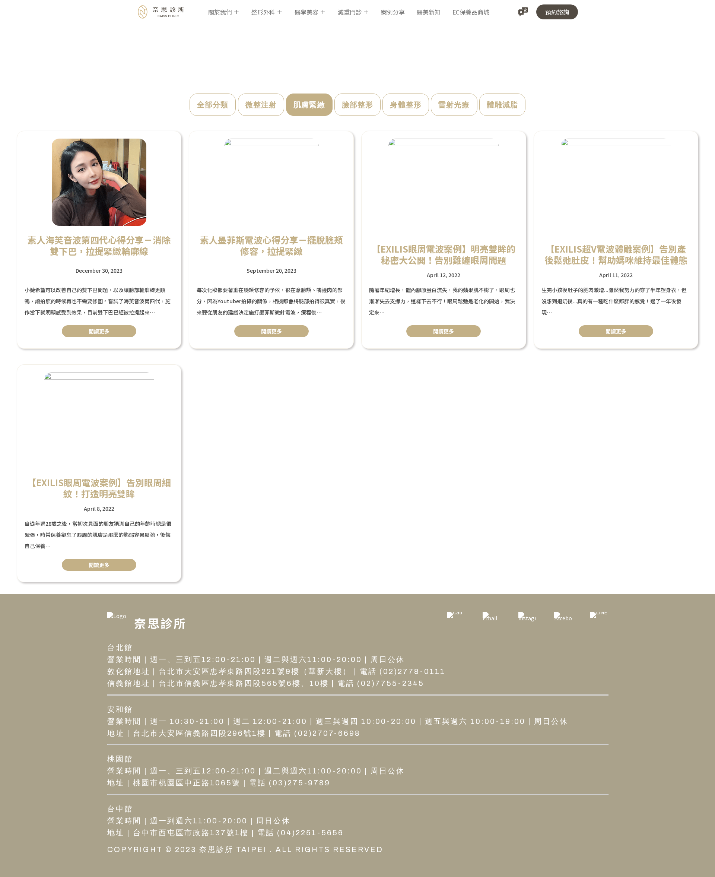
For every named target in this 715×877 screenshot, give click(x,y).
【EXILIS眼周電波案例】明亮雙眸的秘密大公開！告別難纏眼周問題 (443, 254)
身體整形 (406, 105)
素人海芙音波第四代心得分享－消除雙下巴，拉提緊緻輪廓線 (99, 245)
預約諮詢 (557, 11)
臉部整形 (358, 105)
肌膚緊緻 (309, 105)
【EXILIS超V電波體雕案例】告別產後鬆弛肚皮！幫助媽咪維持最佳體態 (615, 254)
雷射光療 (454, 105)
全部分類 (213, 105)
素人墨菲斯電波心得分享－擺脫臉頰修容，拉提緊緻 (271, 245)
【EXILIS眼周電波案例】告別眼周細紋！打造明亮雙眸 (99, 488)
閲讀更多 (99, 331)
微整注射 (261, 105)
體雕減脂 (502, 105)
